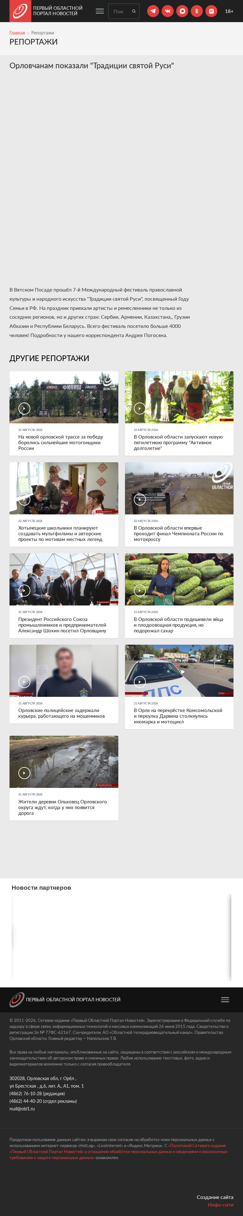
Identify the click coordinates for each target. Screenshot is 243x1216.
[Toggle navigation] (99, 11)
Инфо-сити (221, 1204)
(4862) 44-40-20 (25, 1101)
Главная (17, 32)
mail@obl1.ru (22, 1108)
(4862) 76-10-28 (25, 1093)
